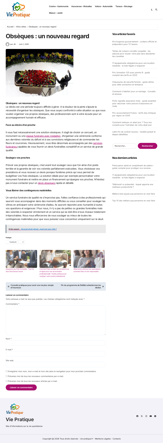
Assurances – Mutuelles (81, 6)
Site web (9, 360)
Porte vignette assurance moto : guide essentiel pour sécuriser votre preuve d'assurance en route (134, 103)
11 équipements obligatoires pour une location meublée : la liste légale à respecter (133, 64)
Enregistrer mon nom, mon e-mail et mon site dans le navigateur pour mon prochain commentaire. (52, 371)
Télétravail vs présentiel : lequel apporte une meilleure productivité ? (132, 185)
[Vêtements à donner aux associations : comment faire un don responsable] (89, 259)
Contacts (117, 439)
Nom (9, 339)
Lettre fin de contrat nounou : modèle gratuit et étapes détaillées (134, 133)
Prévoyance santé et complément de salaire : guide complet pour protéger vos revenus (133, 166)
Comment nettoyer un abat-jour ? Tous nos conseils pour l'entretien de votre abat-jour (132, 123)
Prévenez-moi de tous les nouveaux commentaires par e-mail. (36, 376)
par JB (13, 44)
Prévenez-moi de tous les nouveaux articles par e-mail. (33, 381)
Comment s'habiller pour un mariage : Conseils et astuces (134, 92)
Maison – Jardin (56, 13)
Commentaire (12, 304)
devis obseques (47, 183)
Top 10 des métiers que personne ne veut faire (133, 200)
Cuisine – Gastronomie (58, 6)
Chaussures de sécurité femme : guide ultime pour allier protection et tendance (133, 83)
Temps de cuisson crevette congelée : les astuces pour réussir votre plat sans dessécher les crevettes (133, 53)
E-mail (9, 349)
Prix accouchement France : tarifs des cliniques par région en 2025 (134, 114)
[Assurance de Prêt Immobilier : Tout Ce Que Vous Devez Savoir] (21, 259)
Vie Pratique (20, 419)
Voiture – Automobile (103, 6)
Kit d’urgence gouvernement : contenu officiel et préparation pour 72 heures (134, 42)
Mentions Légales (103, 439)
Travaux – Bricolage (124, 6)
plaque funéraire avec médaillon (43, 136)
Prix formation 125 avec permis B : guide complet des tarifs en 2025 (131, 73)
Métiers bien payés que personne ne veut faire (133, 194)
